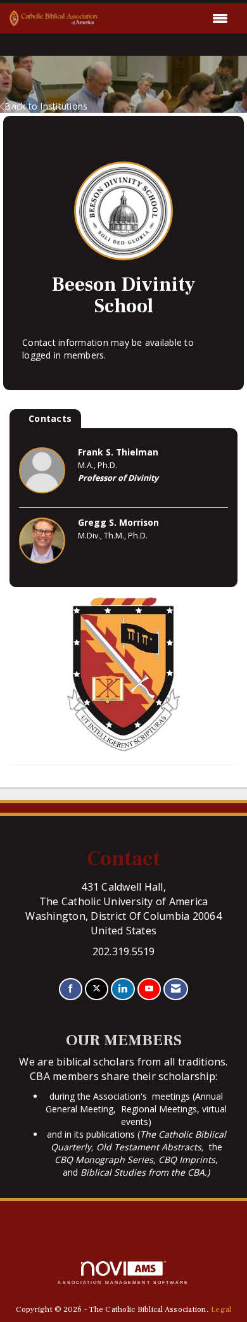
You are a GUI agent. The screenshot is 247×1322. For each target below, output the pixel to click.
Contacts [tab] (50, 418)
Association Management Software (123, 1282)
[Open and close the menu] (166, 18)
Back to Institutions (45, 106)
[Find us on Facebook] (70, 989)
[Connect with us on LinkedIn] (122, 989)
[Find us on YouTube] (149, 989)
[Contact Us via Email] (175, 989)
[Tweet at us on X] (96, 989)
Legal (221, 1309)
